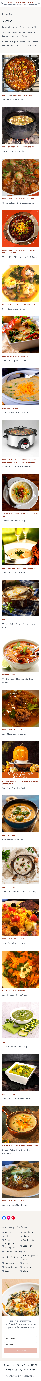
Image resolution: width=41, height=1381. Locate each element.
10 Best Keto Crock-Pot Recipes (16, 466)
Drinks (26, 1251)
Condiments (28, 1240)
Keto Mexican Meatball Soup (15, 734)
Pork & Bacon (8, 356)
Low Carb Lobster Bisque (13, 572)
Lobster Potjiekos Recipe (13, 151)
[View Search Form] (2, 3)
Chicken (17, 460)
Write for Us (11, 1370)
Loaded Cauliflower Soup (13, 520)
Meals (14, 95)
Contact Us (9, 1365)
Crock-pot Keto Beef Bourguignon (18, 203)
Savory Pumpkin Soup (12, 839)
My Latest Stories (27, 1370)
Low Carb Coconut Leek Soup (16, 1098)
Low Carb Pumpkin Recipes (15, 788)
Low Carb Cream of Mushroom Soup (19, 891)
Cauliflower (8, 514)
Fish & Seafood (8, 147)
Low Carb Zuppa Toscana (14, 360)
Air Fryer (8, 1232)
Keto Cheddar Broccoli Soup (15, 412)
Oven (32, 250)
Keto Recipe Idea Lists (20, 781)
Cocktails (9, 1240)
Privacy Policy (22, 1365)
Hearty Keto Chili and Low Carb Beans (19, 257)
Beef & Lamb (7, 199)
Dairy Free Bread (12, 1251)
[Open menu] (39, 3)
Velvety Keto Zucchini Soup (14, 1046)
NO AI (34, 1365)
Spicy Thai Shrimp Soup (13, 309)
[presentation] (20, 73)
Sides (5, 784)
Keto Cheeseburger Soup (13, 943)
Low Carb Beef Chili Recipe (14, 1205)
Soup (20, 95)
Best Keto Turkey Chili (12, 99)
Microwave (9, 1263)
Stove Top (28, 95)
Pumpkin (34, 781)
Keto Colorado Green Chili (14, 995)
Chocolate (27, 1236)
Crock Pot (6, 95)
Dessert (5, 781)
